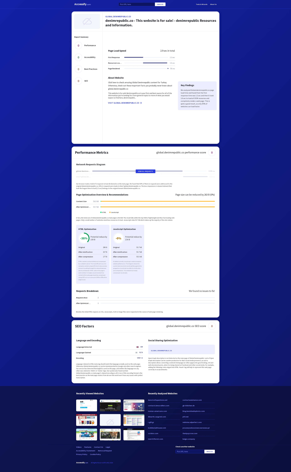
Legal (108, 447)
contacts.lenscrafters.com (158, 405)
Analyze (160, 4)
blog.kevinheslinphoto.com (194, 411)
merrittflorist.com (155, 439)
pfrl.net (186, 417)
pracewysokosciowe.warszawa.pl (196, 428)
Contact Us (98, 447)
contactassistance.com (192, 400)
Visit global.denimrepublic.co (123, 103)
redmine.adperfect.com (192, 422)
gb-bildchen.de (188, 405)
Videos (79, 447)
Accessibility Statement (85, 451)
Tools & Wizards (201, 4)
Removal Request (105, 451)
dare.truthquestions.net (157, 400)
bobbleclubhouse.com (157, 428)
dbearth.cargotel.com (157, 417)
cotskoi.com (153, 433)
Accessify (82, 4)
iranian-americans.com (157, 411)
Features (87, 447)
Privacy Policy (81, 454)
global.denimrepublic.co (118, 16)
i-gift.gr (151, 422)
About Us (213, 4)
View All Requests (145, 171)
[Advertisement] (161, 39)
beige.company (189, 439)
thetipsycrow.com (190, 433)
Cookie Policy (95, 454)
